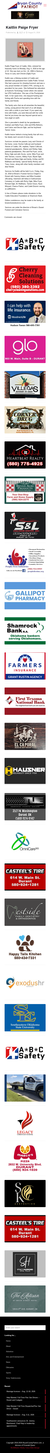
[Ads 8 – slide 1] (25, 525)
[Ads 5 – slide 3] (25, 455)
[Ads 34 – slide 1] (25, 1299)
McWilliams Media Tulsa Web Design (25, 1448)
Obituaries (10, 1367)
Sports (8, 1373)
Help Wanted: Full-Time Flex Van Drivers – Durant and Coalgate (23, 1399)
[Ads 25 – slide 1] (25, 1017)
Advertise (9, 1352)
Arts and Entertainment (15, 1357)
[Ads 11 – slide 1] (25, 595)
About (8, 1346)
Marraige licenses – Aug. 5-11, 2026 (20, 1415)
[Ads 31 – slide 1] (25, 1193)
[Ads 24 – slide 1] (25, 982)
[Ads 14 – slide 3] (25, 701)
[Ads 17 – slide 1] (25, 771)
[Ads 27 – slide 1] (25, 1088)
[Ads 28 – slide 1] (25, 1123)
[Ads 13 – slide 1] (25, 666)
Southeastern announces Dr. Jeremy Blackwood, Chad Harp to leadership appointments (21, 1423)
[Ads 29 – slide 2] (25, 1158)
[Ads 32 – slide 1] (25, 1228)
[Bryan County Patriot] (25, 5)
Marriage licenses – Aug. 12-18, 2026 (21, 1391)
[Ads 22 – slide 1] (25, 912)
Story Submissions (13, 1378)
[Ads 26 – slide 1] (25, 1052)
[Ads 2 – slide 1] (25, 349)
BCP (21, 33)
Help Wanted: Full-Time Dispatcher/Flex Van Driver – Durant (24, 1407)
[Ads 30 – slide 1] (25, 279)
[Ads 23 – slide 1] (25, 947)
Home (8, 1341)
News (8, 1362)
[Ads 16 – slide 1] (25, 244)
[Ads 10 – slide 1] (25, 560)
